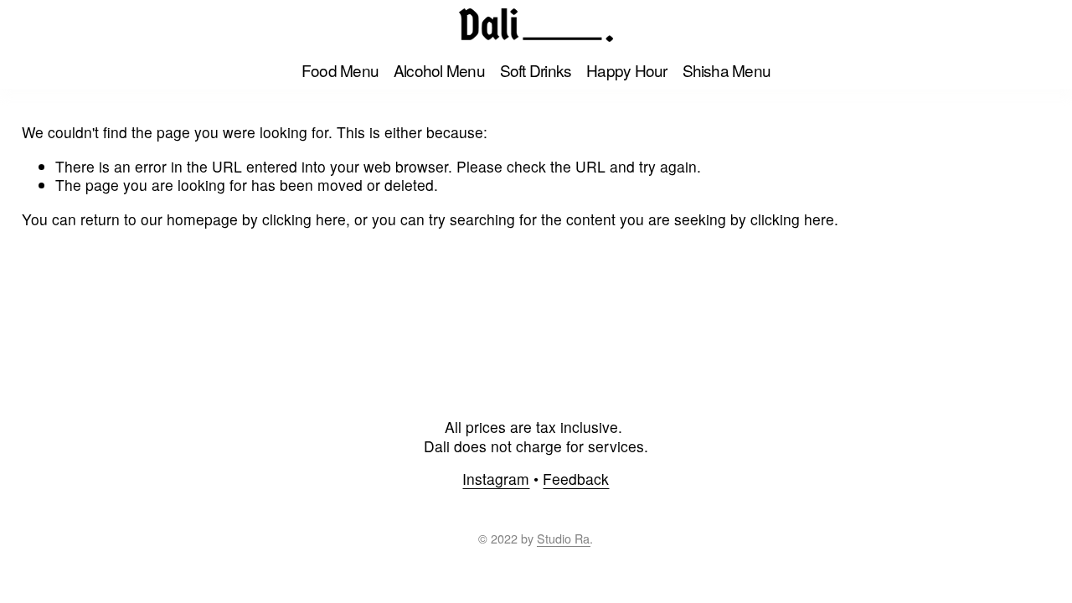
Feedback (576, 479)
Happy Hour (626, 69)
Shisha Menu (727, 69)
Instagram (495, 479)
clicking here (304, 219)
